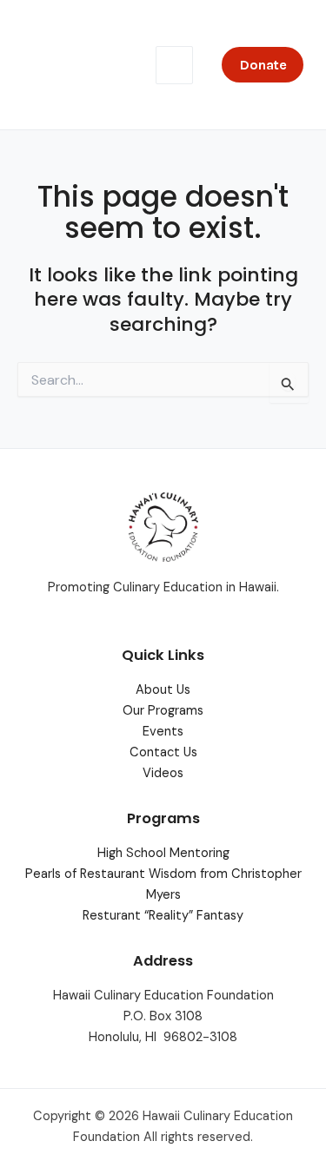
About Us (163, 690)
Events (163, 731)
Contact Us (163, 752)
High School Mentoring (163, 853)
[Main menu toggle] (175, 65)
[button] (262, 64)
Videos (163, 773)
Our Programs (163, 710)
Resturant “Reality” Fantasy (163, 915)
